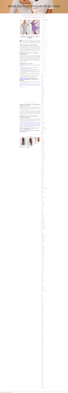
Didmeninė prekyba (26, 84)
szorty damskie (42, 267)
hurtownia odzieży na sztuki (34, 123)
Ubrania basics (42, 287)
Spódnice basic (42, 213)
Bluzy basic (42, 96)
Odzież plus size (42, 192)
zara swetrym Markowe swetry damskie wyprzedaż (44, 70)
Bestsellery (42, 79)
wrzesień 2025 (42, 310)
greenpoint (43, 36)
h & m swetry (46, 36)
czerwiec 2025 (42, 314)
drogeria (42, 117)
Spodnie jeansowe (43, 223)
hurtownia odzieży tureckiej (29, 126)
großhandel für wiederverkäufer (32, 125)
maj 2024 (42, 330)
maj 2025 (42, 315)
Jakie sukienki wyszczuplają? (45, 42)
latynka (39, 125)
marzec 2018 (42, 384)
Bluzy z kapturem (42, 102)
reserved (42, 207)
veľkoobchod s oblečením (32, 84)
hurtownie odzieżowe (43, 127)
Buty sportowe (42, 111)
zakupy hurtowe (42, 298)
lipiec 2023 (42, 342)
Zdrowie (42, 299)
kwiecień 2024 (42, 331)
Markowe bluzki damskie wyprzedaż (44, 46)
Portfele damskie (42, 203)
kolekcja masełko (42, 143)
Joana (20, 134)
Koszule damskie (38, 17)
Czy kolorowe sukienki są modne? (44, 30)
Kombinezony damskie (43, 150)
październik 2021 (42, 368)
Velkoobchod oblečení (22, 84)
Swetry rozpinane (42, 265)
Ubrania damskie (42, 288)
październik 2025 (42, 309)
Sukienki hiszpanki (42, 239)
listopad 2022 (42, 352)
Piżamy (41, 196)
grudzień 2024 (42, 321)
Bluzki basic (42, 84)
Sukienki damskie (42, 234)
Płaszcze (42, 198)
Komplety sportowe (43, 160)
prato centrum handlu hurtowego (44, 57)
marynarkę (38, 120)
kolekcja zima (42, 148)
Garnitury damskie (42, 123)
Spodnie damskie (42, 219)
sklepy (41, 212)
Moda (41, 181)
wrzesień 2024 (42, 325)
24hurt (42, 21)
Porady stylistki (42, 202)
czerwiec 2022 (42, 358)
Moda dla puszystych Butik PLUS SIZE (34, 6)
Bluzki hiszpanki (42, 86)
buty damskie (34, 17)
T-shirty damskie (42, 272)
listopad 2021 (42, 367)
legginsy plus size (42, 175)
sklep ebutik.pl (43, 61)
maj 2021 (42, 374)
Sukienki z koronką (42, 255)
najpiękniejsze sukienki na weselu (44, 54)
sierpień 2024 (42, 326)
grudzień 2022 (42, 351)
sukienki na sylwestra (43, 249)
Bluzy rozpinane (42, 101)
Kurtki (41, 164)
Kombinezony (42, 149)
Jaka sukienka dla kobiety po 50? (45, 39)
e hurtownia (25, 62)
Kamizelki (42, 132)
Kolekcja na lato (42, 144)
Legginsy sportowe (43, 176)
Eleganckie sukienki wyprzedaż (44, 33)
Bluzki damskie (42, 85)
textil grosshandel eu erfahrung (28, 85)
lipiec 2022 (42, 357)
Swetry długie (42, 260)
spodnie (39, 113)
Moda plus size (42, 186)
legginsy (23, 114)
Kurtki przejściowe (43, 170)
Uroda (41, 292)
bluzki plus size (43, 17)
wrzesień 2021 (42, 369)
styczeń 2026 (42, 305)
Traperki (42, 282)
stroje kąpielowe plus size (43, 228)
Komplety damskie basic (43, 155)
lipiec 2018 (42, 379)
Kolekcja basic (42, 139)
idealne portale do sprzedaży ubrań (44, 128)
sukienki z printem (42, 256)
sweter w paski (43, 63)
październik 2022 (42, 353)
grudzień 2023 (42, 336)
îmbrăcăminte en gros (22, 85)
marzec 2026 (42, 303)
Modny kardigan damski (30, 130)
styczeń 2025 (42, 320)
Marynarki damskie (43, 180)
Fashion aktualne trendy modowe (44, 122)
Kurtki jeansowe (42, 166)
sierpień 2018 (42, 378)
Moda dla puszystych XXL (30, 35)
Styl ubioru (42, 229)
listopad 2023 (42, 337)
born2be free (42, 107)
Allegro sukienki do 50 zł (44, 24)
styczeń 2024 (42, 335)
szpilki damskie (42, 271)
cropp (41, 112)
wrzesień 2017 (42, 388)
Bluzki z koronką (42, 95)
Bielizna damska (29, 17)
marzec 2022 (42, 362)
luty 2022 (42, 363)
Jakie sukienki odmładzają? (44, 41)
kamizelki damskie (42, 133)
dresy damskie (42, 116)
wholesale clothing (37, 84)
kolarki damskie (42, 138)
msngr (42, 53)
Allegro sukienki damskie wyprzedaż (44, 23)
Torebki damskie (42, 281)
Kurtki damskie (42, 165)
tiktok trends (42, 276)
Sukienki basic (42, 233)
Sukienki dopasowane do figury (44, 235)
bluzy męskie (42, 100)
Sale (41, 208)
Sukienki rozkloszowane (43, 251)
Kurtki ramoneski (42, 171)
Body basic (42, 106)
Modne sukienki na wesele (43, 187)
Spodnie (42, 217)
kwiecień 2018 (42, 383)
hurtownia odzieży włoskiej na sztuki (27, 123)
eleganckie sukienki (43, 118)
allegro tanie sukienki (44, 25)
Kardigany (42, 134)
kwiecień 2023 (42, 346)
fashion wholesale (33, 85)
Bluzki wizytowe (42, 91)
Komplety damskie (43, 154)
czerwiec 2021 (42, 373)
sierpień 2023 (42, 341)
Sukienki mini (42, 245)
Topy (41, 277)
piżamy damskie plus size (43, 197)
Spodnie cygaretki (42, 218)
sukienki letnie (26, 125)
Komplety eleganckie (43, 159)
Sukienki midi (42, 244)
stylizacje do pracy (44, 62)
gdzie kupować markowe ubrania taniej (44, 35)
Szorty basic (42, 266)
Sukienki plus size (23, 67)
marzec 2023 (42, 347)
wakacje (42, 293)
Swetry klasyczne (42, 261)
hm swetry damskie (44, 37)
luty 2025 (42, 319)
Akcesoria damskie (43, 75)
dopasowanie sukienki (24, 79)
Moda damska (42, 182)
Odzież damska (42, 191)
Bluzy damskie (25, 17)
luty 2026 (42, 304)
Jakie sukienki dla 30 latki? (44, 40)
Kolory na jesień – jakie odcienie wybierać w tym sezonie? (29, 147)
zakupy (41, 297)
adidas (41, 74)
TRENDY (42, 283)
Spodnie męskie (42, 224)
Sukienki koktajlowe (43, 240)
